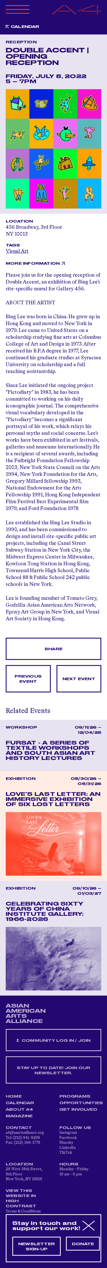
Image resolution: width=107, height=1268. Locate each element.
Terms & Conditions (23, 1211)
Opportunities (81, 1103)
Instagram (68, 1133)
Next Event (78, 679)
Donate (83, 1244)
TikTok (65, 1153)
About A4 (19, 1109)
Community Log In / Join (56, 1040)
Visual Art (17, 251)
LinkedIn (67, 1148)
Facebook (68, 1138)
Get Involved (78, 1109)
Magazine (19, 1116)
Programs (75, 1096)
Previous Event (28, 679)
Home (14, 1096)
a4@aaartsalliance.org (25, 1133)
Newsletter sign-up (36, 1246)
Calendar (25, 26)
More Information (33, 263)
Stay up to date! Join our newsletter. (53, 1070)
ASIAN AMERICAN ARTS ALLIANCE (26, 1013)
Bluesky (66, 1143)
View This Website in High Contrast (21, 1198)
